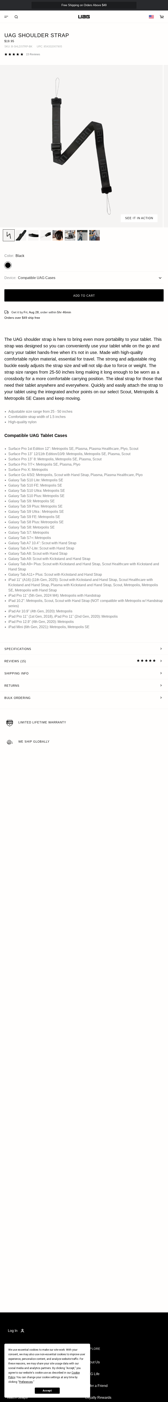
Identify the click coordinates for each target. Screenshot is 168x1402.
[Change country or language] (151, 16)
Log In (13, 1331)
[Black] (8, 265)
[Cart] (162, 17)
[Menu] (6, 17)
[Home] (84, 17)
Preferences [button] (26, 1381)
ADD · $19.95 (153, 12)
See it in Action (139, 218)
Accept (47, 1390)
